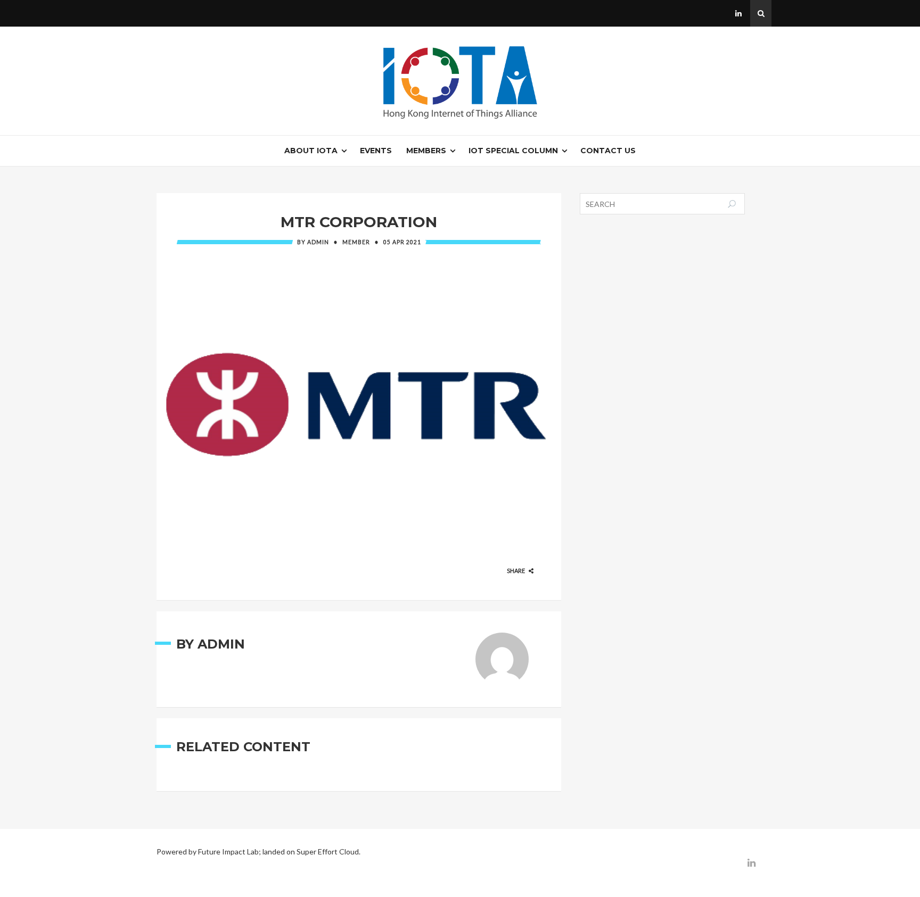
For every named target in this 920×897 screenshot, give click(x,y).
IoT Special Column (513, 150)
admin (318, 242)
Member (356, 242)
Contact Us (608, 150)
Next (578, 404)
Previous (139, 404)
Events (376, 150)
